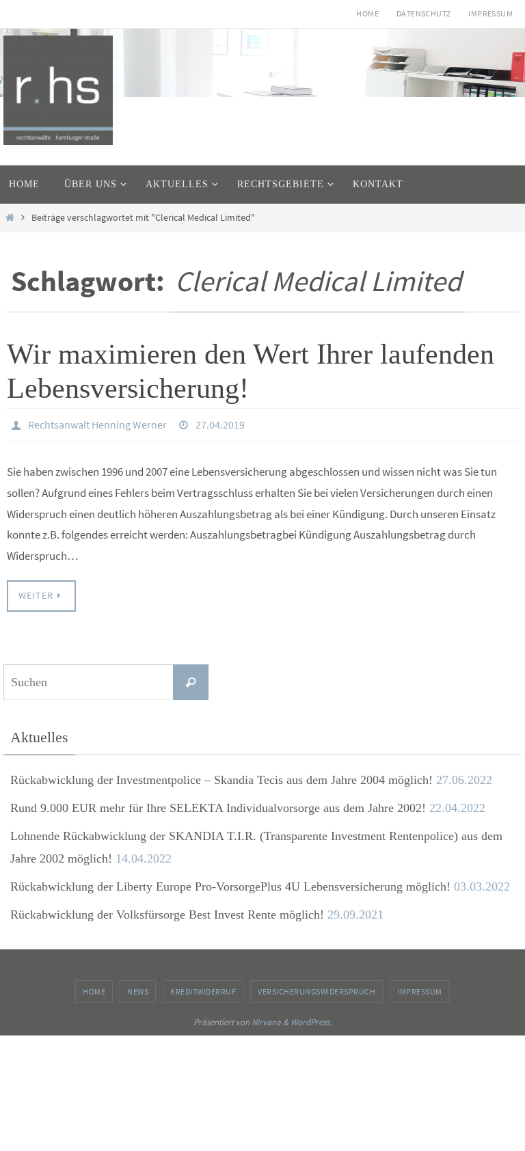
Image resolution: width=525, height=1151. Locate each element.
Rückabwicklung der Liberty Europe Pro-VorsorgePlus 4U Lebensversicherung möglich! (230, 882)
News (137, 987)
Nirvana (266, 1019)
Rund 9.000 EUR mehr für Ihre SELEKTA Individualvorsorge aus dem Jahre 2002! (218, 804)
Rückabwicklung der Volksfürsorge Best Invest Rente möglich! (167, 911)
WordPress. (311, 1019)
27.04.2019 (220, 423)
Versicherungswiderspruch (316, 987)
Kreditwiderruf (203, 987)
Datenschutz (423, 13)
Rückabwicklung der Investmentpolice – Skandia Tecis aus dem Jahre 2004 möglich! (221, 776)
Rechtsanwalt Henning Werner (97, 423)
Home (367, 13)
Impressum (490, 13)
